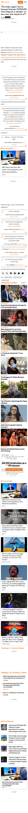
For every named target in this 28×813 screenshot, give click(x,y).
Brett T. (4, 174)
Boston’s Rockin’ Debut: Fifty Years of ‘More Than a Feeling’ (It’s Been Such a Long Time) (13, 639)
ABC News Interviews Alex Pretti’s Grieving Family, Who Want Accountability (12, 170)
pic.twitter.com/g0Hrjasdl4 (14, 92)
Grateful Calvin (6, 562)
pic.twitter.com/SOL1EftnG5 (14, 123)
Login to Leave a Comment (14, 469)
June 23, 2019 (19, 128)
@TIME (10, 112)
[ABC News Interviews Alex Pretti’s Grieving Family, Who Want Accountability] (13, 158)
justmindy (4, 618)
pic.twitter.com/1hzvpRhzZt (17, 249)
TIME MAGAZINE (5, 280)
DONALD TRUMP (8, 277)
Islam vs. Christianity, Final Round (13, 693)
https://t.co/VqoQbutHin (14, 226)
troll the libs (16, 52)
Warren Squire (5, 644)
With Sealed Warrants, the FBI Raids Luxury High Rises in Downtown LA (14, 677)
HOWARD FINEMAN (18, 277)
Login (20, 2)
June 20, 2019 (14, 97)
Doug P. (3, 17)
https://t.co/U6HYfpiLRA (16, 90)
